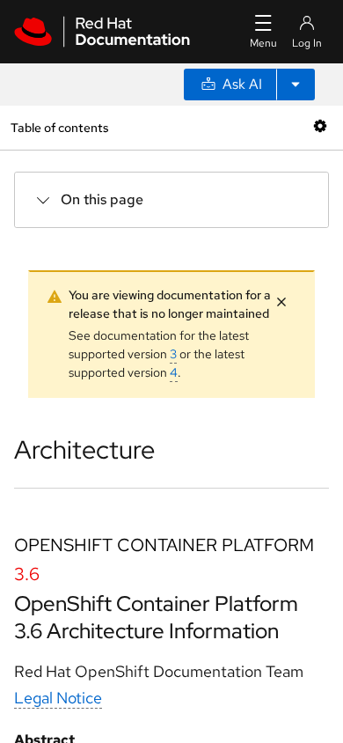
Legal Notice (58, 698)
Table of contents (59, 127)
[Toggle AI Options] (295, 84)
